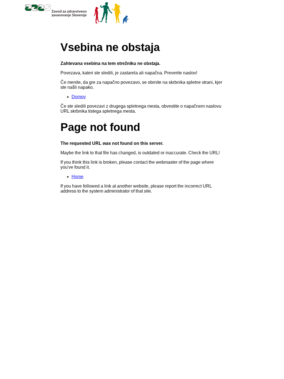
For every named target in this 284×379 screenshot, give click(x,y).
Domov (79, 96)
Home (77, 176)
